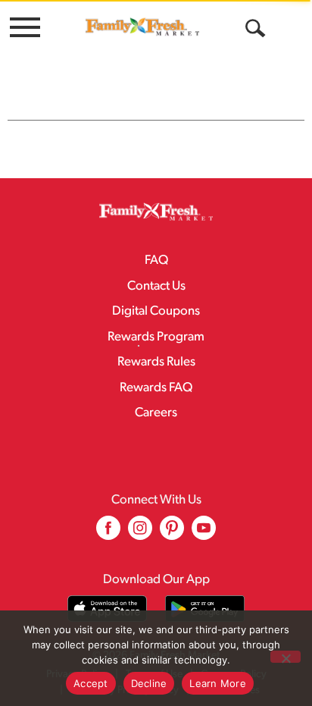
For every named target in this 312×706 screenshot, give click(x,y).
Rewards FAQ (156, 387)
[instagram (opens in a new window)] (140, 533)
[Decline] (285, 657)
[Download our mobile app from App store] (107, 608)
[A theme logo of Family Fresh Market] (142, 26)
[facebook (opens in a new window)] (108, 533)
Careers (156, 412)
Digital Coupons (156, 311)
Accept (90, 683)
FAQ (156, 260)
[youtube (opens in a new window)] (204, 533)
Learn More (217, 683)
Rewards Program (156, 337)
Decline (149, 683)
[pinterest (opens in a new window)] (172, 533)
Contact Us (156, 286)
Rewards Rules (156, 362)
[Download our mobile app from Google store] (205, 608)
